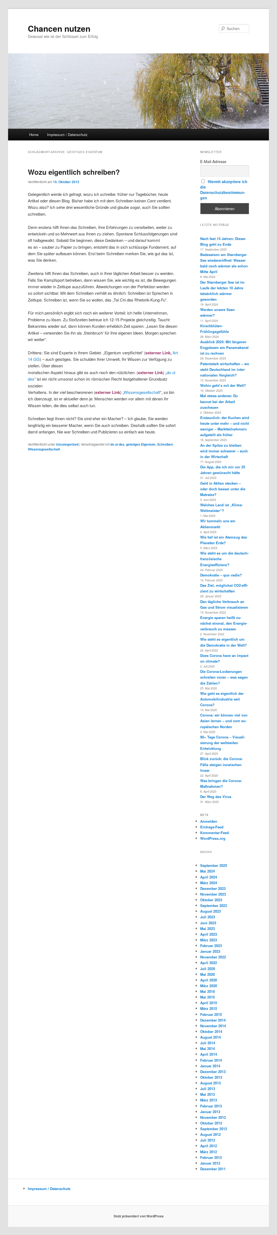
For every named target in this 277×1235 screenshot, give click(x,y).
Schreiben (165, 444)
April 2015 (208, 1002)
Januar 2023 (210, 951)
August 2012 (210, 1134)
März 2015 (208, 1008)
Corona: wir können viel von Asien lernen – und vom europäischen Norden (224, 720)
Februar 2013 (211, 1105)
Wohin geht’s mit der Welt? (223, 385)
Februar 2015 (211, 1014)
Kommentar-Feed (214, 832)
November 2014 (213, 1025)
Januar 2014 (210, 1065)
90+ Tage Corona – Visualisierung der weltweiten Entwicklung (222, 742)
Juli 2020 (207, 968)
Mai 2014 (207, 1048)
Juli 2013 (207, 1088)
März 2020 (208, 985)
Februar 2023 (211, 945)
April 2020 (208, 980)
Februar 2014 (211, 1060)
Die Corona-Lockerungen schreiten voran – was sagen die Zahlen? (224, 677)
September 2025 (213, 865)
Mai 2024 (207, 871)
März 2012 (208, 1151)
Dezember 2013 (213, 1071)
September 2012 (213, 1128)
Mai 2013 (207, 1094)
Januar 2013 (210, 1111)
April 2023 (208, 934)
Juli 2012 (207, 1140)
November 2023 (213, 894)
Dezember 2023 (213, 888)
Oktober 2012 (211, 1123)
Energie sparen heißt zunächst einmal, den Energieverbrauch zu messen (223, 623)
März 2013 (208, 1100)
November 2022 (213, 957)
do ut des (117, 444)
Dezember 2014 (213, 1020)
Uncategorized (67, 444)
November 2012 (213, 1117)
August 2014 (210, 1037)
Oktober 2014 (211, 1031)
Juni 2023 (208, 922)
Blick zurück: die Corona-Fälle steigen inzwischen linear (221, 764)
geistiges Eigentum (141, 444)
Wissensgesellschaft (142, 392)
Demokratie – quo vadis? (221, 575)
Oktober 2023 (211, 899)
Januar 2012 (210, 1163)
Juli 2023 (207, 916)
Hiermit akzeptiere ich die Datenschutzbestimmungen (224, 189)
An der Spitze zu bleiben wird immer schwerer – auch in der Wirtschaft (224, 451)
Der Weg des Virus (215, 796)
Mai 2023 (207, 928)
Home (33, 134)
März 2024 (208, 882)
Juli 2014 (207, 1042)
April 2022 (208, 962)
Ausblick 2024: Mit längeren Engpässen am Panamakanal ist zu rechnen (224, 347)
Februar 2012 (211, 1157)
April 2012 (208, 1145)
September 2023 (213, 905)
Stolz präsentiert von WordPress (139, 1216)
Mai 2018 (207, 991)
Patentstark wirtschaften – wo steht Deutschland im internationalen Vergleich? (224, 369)
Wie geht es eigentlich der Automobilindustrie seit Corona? (222, 699)
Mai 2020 (207, 974)
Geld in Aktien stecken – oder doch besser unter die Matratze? (222, 489)
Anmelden (208, 821)
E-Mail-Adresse (213, 161)
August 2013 (210, 1082)
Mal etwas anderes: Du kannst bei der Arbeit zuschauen (219, 401)
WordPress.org (212, 838)
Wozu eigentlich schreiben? (74, 172)
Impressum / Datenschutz (67, 134)
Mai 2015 (207, 997)
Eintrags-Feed (211, 826)
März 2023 (208, 939)
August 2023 (210, 911)
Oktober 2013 (211, 1077)
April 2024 (208, 877)
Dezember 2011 (213, 1168)
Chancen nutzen (59, 28)
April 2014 (208, 1054)
